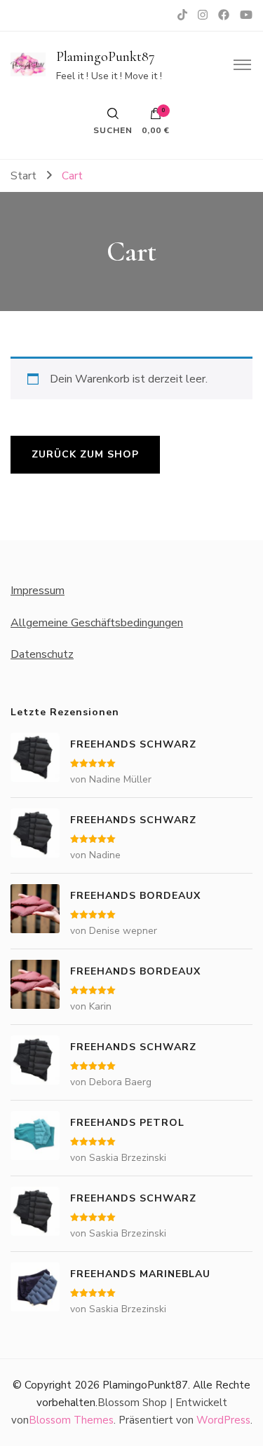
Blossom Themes (71, 1420)
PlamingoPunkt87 (105, 56)
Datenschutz (42, 654)
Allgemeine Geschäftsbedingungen (97, 623)
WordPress (223, 1420)
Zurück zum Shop (85, 454)
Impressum (38, 590)
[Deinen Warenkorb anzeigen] (156, 117)
